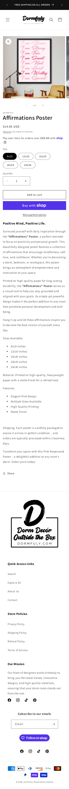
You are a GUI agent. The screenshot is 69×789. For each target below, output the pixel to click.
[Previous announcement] (7, 5)
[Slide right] (43, 105)
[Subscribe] (53, 724)
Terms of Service (18, 650)
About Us (13, 591)
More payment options (34, 214)
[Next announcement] (62, 5)
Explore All (14, 582)
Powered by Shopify (43, 782)
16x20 (42, 156)
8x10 (10, 156)
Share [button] (10, 473)
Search (12, 574)
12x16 (26, 156)
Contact (12, 600)
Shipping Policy (17, 632)
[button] (7, 20)
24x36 (27, 165)
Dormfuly (28, 782)
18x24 (10, 165)
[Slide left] (26, 105)
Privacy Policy (16, 624)
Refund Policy (16, 641)
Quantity (7, 173)
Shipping (7, 131)
